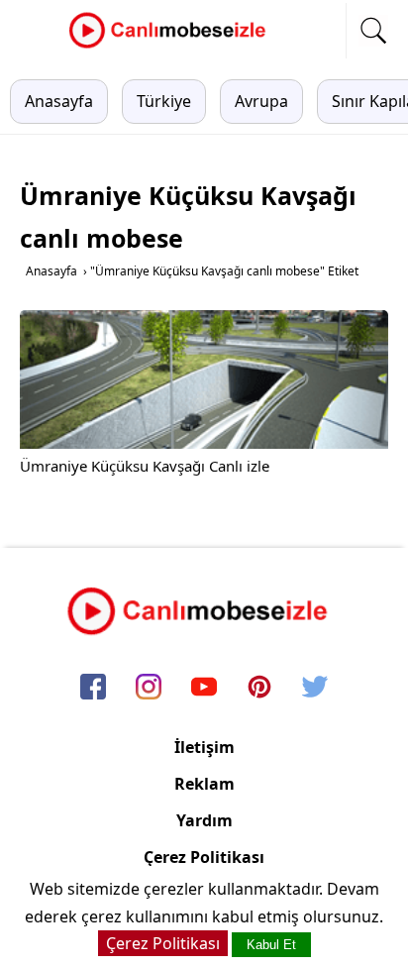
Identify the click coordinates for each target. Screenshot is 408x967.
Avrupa (261, 101)
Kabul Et (271, 944)
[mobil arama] (373, 31)
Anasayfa (59, 101)
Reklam (204, 784)
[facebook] (93, 689)
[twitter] (315, 689)
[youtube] (204, 689)
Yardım (204, 820)
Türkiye (164, 101)
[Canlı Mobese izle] (172, 45)
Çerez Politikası (204, 857)
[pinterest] (259, 689)
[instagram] (148, 689)
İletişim (204, 747)
